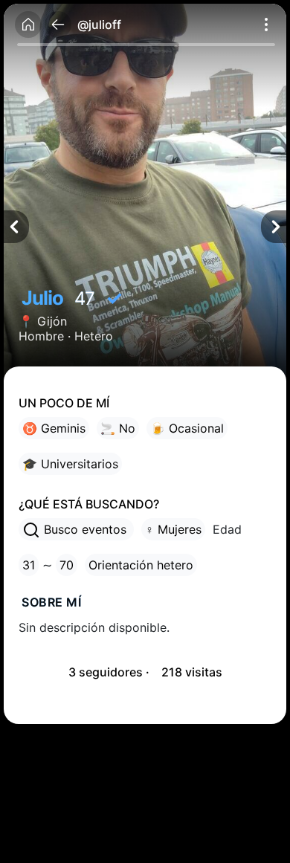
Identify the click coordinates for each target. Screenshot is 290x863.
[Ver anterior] (16, 226)
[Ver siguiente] (273, 226)
